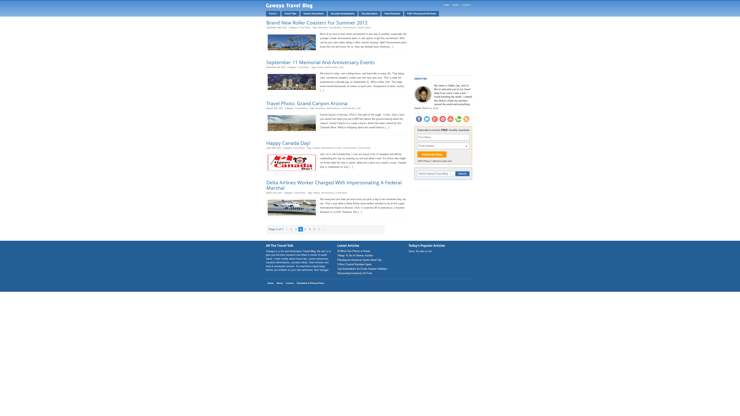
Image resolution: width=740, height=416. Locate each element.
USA (341, 67)
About (455, 5)
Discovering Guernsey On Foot (354, 273)
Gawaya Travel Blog (289, 5)
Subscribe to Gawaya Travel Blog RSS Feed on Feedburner (466, 119)
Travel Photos (301, 108)
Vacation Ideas (370, 13)
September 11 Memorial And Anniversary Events (320, 62)
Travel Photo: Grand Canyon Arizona (306, 103)
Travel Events (363, 148)
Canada (316, 148)
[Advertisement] (443, 46)
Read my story (430, 108)
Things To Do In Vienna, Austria (355, 255)
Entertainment (335, 27)
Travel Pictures (348, 108)
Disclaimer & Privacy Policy (310, 283)
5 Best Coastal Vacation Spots (354, 264)
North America (349, 27)
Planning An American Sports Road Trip (359, 259)
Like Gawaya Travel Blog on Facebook (419, 119)
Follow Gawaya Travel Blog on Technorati (458, 119)
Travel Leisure (364, 27)
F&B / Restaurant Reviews (421, 13)
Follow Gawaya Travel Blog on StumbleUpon (450, 119)
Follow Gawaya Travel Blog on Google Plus (435, 119)
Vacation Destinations (343, 13)
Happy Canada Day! (288, 143)
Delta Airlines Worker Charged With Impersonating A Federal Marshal (334, 185)
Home (446, 5)
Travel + (273, 13)
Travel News (304, 27)
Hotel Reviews (392, 13)
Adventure (323, 27)
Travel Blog (309, 251)
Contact (466, 5)
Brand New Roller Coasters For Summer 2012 (316, 22)
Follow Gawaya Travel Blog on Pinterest (443, 119)
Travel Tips (290, 13)
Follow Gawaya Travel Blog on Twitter (427, 119)
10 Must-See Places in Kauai (353, 251)
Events (320, 67)
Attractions (320, 108)
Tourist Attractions (313, 13)
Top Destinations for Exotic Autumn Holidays (362, 268)
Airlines (316, 193)
